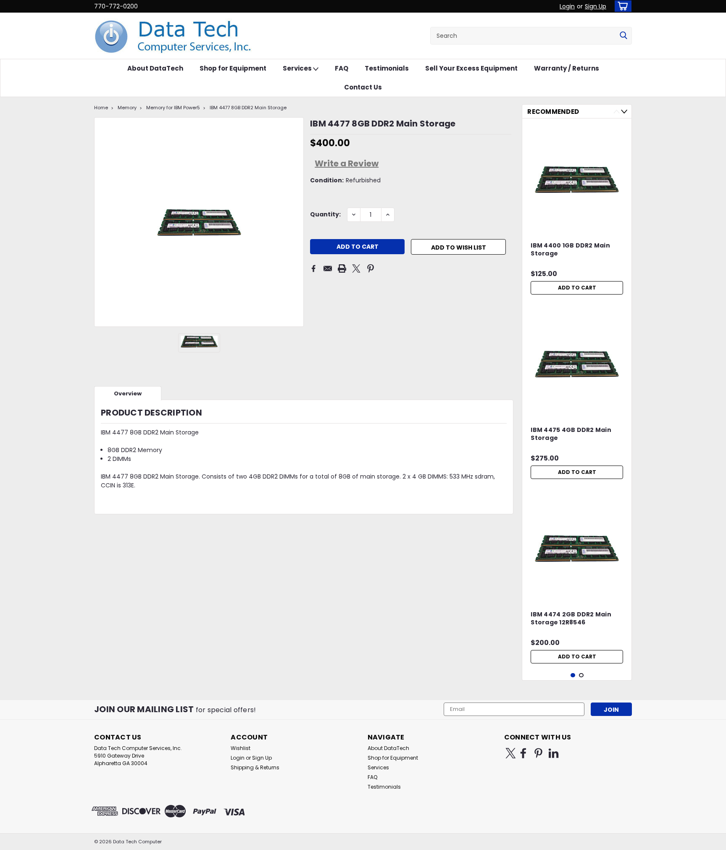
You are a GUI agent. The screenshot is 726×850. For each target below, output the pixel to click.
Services (298, 68)
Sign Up (595, 6)
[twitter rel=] (510, 753)
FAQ (341, 68)
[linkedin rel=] (553, 753)
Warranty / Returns (566, 68)
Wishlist (240, 748)
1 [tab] (573, 675)
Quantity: (325, 214)
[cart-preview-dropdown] (621, 6)
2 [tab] (581, 675)
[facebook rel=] (523, 753)
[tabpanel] (576, 212)
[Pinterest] (370, 268)
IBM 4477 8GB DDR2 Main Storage (248, 107)
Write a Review (347, 163)
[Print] (342, 268)
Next (624, 111)
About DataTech (155, 68)
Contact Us (363, 87)
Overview (128, 393)
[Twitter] (356, 268)
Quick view (577, 223)
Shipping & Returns (255, 767)
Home (101, 107)
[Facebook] (313, 268)
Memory (127, 107)
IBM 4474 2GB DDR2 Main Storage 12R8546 (571, 618)
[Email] (328, 268)
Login (567, 6)
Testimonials (387, 68)
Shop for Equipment (233, 68)
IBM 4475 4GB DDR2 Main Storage (571, 434)
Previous (616, 111)
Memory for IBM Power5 (173, 107)
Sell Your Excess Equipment (471, 68)
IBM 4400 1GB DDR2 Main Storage (570, 250)
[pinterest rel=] (538, 753)
